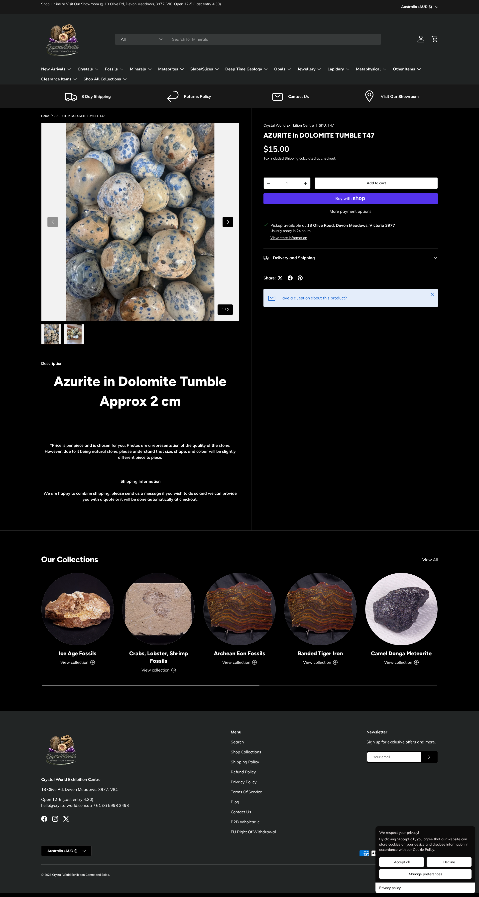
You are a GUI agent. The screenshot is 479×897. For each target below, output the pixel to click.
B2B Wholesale (245, 821)
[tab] (52, 363)
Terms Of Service (246, 791)
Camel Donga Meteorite (401, 653)
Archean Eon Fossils (239, 653)
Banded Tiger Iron (320, 653)
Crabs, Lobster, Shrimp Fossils (158, 657)
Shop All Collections (102, 79)
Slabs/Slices (201, 69)
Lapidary (336, 69)
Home (45, 116)
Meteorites (168, 69)
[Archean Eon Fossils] (239, 609)
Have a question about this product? (313, 297)
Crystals (85, 69)
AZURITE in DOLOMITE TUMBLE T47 (79, 116)
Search (237, 741)
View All (430, 559)
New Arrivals (53, 69)
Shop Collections (246, 751)
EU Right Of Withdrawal (253, 831)
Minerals (138, 69)
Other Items (404, 69)
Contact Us (241, 811)
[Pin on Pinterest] (300, 278)
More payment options (350, 211)
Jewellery (306, 69)
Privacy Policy (244, 781)
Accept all (402, 862)
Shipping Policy (245, 761)
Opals (279, 69)
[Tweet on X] (280, 278)
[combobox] (248, 39)
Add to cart (376, 183)
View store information (288, 237)
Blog (235, 801)
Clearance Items (56, 79)
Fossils (111, 69)
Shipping (291, 158)
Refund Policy (243, 771)
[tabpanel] (140, 440)
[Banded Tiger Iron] (320, 609)
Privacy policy (390, 888)
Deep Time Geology (243, 69)
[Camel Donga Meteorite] (401, 609)
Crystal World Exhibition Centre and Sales (80, 875)
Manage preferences (425, 874)
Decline (449, 862)
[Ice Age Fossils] (77, 609)
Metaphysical (368, 69)
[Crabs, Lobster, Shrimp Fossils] (158, 609)
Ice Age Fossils (78, 653)
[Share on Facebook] (290, 278)
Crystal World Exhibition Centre (288, 125)
